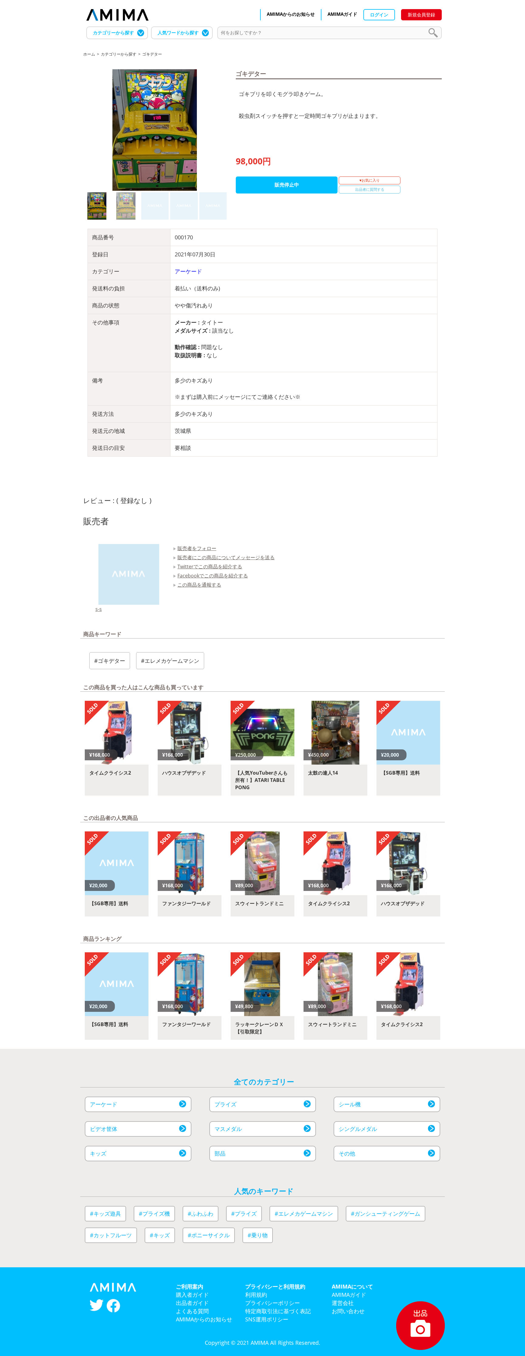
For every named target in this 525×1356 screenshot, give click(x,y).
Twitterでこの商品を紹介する (209, 566)
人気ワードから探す (178, 32)
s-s (98, 609)
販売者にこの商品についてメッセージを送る (226, 557)
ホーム (89, 54)
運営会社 (343, 1302)
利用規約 (256, 1294)
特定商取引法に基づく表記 (278, 1311)
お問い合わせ (348, 1311)
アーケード (188, 271)
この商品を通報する (199, 584)
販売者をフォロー (196, 548)
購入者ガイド (192, 1294)
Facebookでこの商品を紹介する (212, 575)
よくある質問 (192, 1311)
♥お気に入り (369, 180)
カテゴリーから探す (113, 32)
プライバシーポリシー (272, 1302)
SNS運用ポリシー (266, 1319)
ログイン (379, 15)
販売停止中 (287, 184)
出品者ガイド (192, 1302)
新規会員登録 (421, 15)
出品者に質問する (369, 189)
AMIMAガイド (342, 14)
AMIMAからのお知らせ (291, 14)
